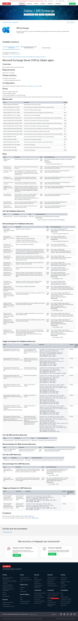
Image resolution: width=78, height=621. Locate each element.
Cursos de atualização (39, 597)
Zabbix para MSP (38, 579)
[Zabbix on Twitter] (61, 614)
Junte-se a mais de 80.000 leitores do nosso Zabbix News (15, 614)
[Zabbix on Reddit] (68, 614)
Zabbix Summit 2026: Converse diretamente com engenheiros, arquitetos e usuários (27, 0)
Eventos (63, 575)
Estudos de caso (6, 604)
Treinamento (37, 590)
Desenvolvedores (64, 597)
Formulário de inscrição (52, 585)
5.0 (20, 54)
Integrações (15, 22)
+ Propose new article (7, 532)
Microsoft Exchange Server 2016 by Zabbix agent (11, 47)
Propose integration (70, 22)
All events (63, 587)
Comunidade (50, 0)
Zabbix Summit (64, 577)
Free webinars (64, 585)
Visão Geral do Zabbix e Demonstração (7, 578)
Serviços (36, 575)
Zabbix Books (64, 605)
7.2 (10, 54)
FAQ (21, 581)
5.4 (18, 54)
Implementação (37, 583)
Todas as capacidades (7, 585)
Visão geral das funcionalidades (9, 581)
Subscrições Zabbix (24, 577)
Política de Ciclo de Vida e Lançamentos (8, 589)
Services (42, 14)
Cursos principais (38, 595)
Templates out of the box (34, 86)
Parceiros (50, 575)
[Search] (56, 1)
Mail (36, 14)
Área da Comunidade (65, 603)
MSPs (46, 0)
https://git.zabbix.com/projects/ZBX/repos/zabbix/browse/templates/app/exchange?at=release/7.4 (26, 56)
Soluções (5, 599)
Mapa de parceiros (51, 583)
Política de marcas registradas (51, 605)
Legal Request (39, 618)
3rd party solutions (46, 47)
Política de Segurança (7, 618)
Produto (4, 575)
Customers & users (51, 602)
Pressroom (49, 600)
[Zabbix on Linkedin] (71, 614)
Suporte (36, 577)
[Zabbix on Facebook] (64, 614)
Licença (4, 592)
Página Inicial (5, 22)
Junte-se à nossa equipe (53, 597)
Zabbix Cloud (24, 584)
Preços (22, 575)
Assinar (54, 614)
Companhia (50, 590)
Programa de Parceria (52, 577)
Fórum (62, 595)
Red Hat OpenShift (24, 603)
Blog (62, 593)
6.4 (14, 54)
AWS (21, 597)
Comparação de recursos (25, 579)
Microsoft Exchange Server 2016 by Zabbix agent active (29, 47)
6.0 (17, 54)
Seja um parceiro (51, 579)
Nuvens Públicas (24, 594)
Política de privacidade (17, 618)
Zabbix (6, 4)
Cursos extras (37, 599)
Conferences (63, 579)
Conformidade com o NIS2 (8, 606)
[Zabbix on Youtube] (75, 614)
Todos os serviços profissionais (38, 586)
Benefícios (22, 587)
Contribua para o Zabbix (66, 599)
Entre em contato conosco (53, 593)
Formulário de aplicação (39, 601)
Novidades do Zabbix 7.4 (7, 587)
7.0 (12, 54)
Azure (21, 599)
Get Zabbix (72, 3)
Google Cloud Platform (25, 601)
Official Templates (50, 14)
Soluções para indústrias (7, 602)
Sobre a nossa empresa (52, 595)
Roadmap (4, 594)
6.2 (15, 54)
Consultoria (36, 581)
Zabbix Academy (38, 603)
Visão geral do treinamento (40, 593)
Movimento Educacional (66, 601)
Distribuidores (50, 581)
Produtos (10, 22)
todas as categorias (29, 14)
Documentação (5, 596)
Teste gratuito (23, 591)
